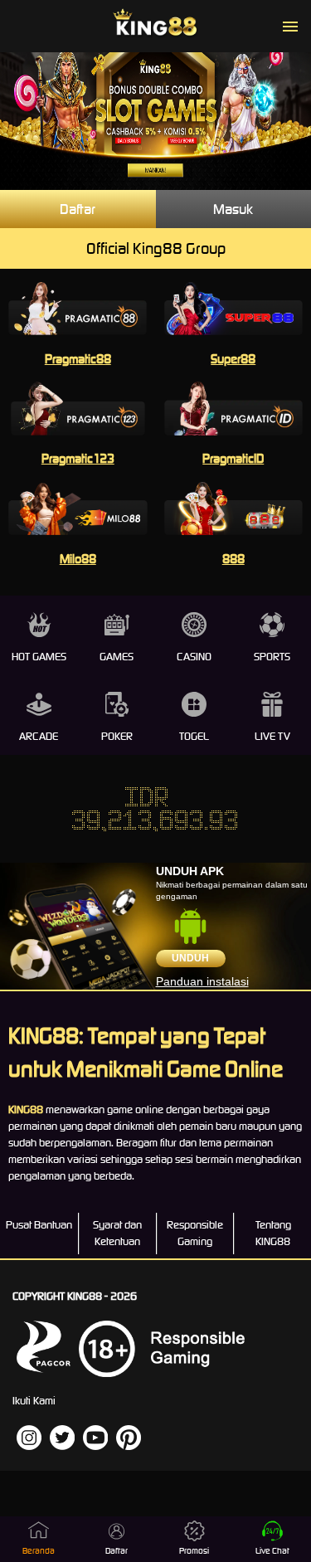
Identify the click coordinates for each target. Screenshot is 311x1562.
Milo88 (78, 559)
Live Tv (272, 736)
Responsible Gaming (195, 1233)
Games (117, 657)
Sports (272, 657)
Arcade (38, 736)
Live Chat (272, 1550)
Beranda (38, 1550)
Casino (194, 657)
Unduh (190, 958)
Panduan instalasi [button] (202, 981)
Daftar (77, 209)
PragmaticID (233, 458)
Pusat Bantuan (39, 1225)
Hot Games (39, 657)
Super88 (233, 359)
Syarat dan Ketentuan (117, 1233)
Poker (117, 736)
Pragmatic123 (77, 458)
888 (233, 559)
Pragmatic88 (78, 359)
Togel (194, 736)
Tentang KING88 (273, 1233)
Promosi (194, 1550)
